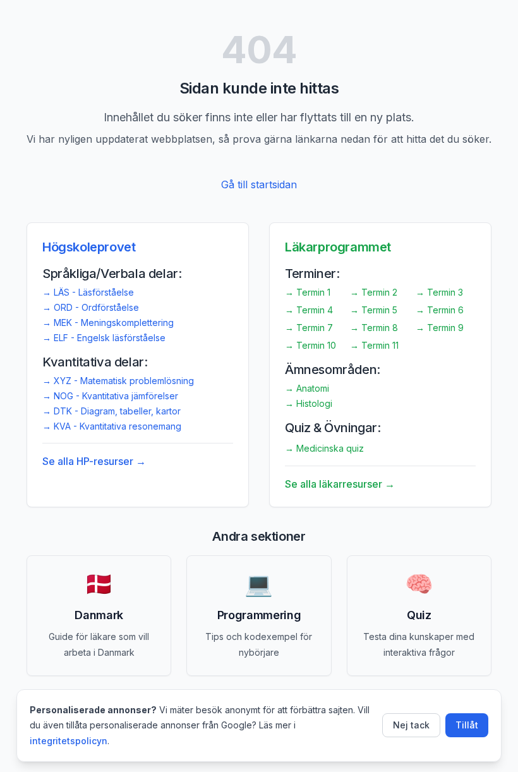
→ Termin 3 (439, 292)
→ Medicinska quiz (324, 448)
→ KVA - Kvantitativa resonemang (111, 426)
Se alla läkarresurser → (340, 484)
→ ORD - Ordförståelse (90, 307)
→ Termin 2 (373, 292)
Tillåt (466, 725)
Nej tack (411, 725)
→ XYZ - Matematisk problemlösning (118, 380)
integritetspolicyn (68, 740)
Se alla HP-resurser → (94, 461)
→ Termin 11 (374, 345)
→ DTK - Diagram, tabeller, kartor (111, 411)
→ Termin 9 (440, 327)
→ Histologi (308, 403)
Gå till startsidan (259, 184)
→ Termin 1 (307, 292)
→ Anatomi (307, 388)
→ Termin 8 (374, 327)
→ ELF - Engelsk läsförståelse (104, 337)
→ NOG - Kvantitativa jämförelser (110, 395)
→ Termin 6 (440, 310)
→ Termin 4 (309, 310)
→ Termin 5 (373, 310)
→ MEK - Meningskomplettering (108, 322)
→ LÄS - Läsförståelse (88, 292)
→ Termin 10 (310, 345)
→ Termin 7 (309, 327)
